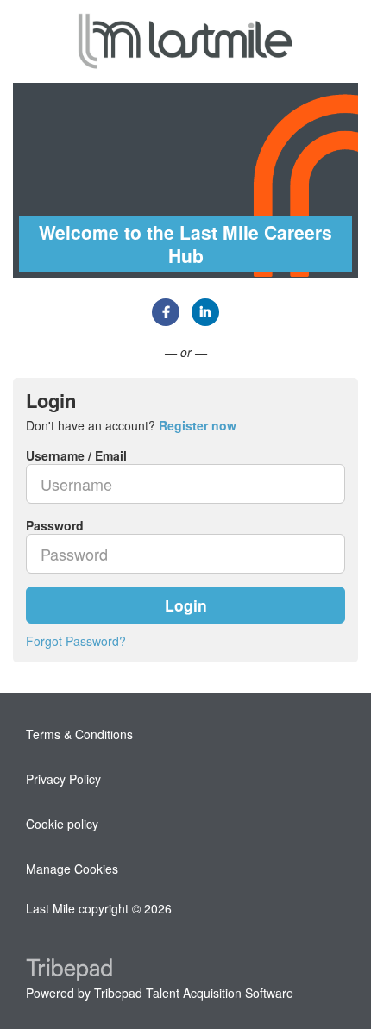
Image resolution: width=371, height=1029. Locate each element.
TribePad (69, 971)
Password (55, 525)
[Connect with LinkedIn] (205, 312)
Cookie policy (62, 823)
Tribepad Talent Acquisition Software (193, 992)
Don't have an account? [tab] (131, 425)
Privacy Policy (63, 778)
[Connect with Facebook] (165, 312)
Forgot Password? (76, 640)
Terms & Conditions (79, 734)
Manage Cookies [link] (72, 868)
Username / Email (76, 455)
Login (186, 605)
